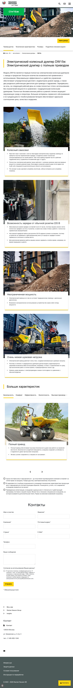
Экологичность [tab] (43, 395)
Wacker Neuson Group (13, 610)
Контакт (9, 625)
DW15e (39, 53)
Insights (9, 613)
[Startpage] (10, 3)
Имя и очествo (8, 512)
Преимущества (8, 47)
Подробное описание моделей (56, 47)
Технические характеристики (25, 47)
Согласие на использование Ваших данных (19, 568)
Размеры (40, 47)
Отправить (8, 584)
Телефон (6, 542)
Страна (6, 532)
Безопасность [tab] (8, 395)
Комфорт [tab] (19, 395)
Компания (7, 522)
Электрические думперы (28, 53)
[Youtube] (4, 650)
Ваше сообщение (9, 552)
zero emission (16, 53)
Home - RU (8, 53)
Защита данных (8, 667)
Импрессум (7, 663)
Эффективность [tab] (30, 395)
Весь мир (9, 607)
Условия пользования (11, 671)
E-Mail (40, 532)
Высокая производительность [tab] (62, 395)
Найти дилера (63, 40)
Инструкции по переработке (13, 675)
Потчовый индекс (44, 522)
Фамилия (41, 512)
